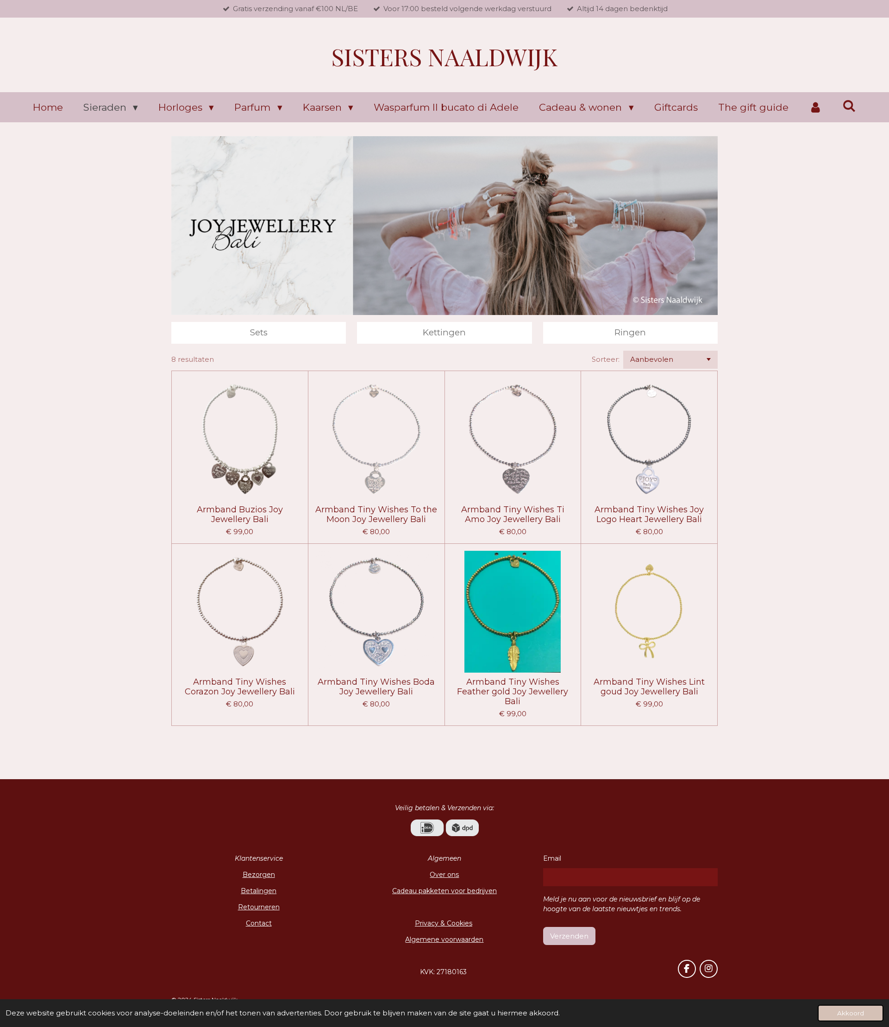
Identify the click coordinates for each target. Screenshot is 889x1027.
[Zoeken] (849, 105)
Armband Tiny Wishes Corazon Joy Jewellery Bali (240, 687)
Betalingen (258, 891)
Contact (259, 923)
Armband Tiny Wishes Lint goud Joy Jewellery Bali (649, 687)
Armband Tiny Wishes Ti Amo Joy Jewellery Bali (512, 514)
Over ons (444, 874)
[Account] (815, 107)
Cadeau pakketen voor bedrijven (444, 891)
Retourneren (259, 907)
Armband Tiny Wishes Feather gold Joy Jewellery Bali (512, 691)
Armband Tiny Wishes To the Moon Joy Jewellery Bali (376, 514)
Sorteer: (606, 359)
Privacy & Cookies (443, 923)
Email (552, 858)
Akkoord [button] (850, 1013)
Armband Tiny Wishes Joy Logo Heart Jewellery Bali (649, 514)
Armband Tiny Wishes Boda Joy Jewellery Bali (376, 687)
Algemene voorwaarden (444, 939)
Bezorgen (259, 874)
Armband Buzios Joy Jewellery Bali (240, 514)
